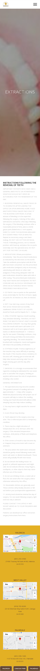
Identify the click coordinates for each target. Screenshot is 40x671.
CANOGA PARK (20, 668)
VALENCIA (6, 668)
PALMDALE (34, 668)
